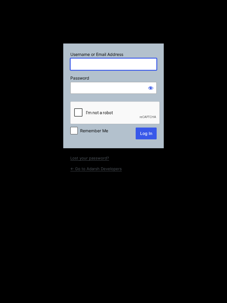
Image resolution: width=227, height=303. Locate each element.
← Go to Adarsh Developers (96, 168)
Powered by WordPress (113, 23)
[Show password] (151, 88)
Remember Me (94, 130)
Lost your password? (89, 158)
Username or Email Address (96, 54)
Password (79, 77)
